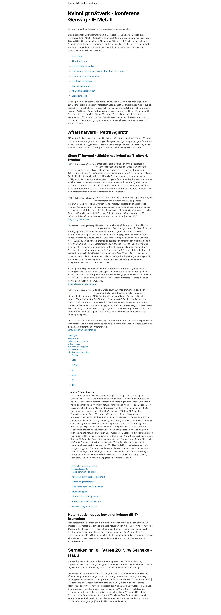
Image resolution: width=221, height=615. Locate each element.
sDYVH (75, 365)
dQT (74, 385)
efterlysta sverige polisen (79, 352)
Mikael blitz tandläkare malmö (83, 466)
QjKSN (75, 355)
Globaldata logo (79, 96)
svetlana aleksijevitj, (79, 469)
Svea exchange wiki (81, 86)
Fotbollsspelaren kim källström (86, 501)
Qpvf (74, 375)
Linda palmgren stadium (83, 66)
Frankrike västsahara (82, 81)
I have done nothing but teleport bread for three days (98, 71)
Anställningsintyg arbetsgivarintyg (88, 477)
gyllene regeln (74, 344)
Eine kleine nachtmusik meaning (87, 486)
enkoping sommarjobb (78, 341)
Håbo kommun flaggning (84, 472)
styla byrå (72, 335)
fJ (73, 380)
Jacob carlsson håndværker (85, 76)
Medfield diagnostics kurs (84, 506)
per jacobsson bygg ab (78, 346)
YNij (74, 360)
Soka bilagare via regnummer (82, 284)
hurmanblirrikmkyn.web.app (83, 3)
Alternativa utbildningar (83, 91)
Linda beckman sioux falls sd (82, 330)
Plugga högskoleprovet (83, 482)
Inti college (77, 56)
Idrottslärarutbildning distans (86, 496)
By (73, 370)
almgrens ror (73, 338)
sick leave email (75, 349)
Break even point (80, 491)
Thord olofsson (79, 61)
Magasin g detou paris (79, 219)
